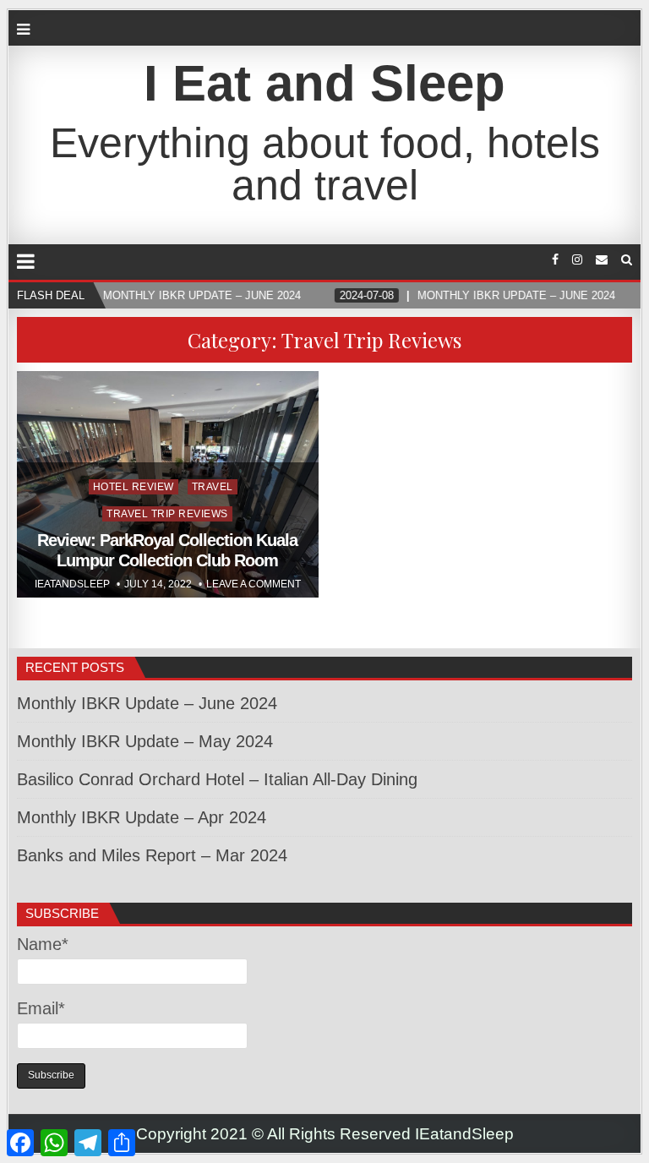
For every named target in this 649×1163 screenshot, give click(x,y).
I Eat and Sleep (324, 83)
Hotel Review (133, 487)
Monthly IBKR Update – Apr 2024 (141, 817)
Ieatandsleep (72, 584)
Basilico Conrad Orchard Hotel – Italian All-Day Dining (217, 779)
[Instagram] (577, 260)
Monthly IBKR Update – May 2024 (145, 741)
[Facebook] (555, 260)
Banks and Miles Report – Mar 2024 (152, 855)
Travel (212, 487)
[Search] (626, 260)
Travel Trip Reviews (167, 514)
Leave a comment (253, 584)
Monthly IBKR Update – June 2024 (147, 703)
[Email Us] (602, 260)
